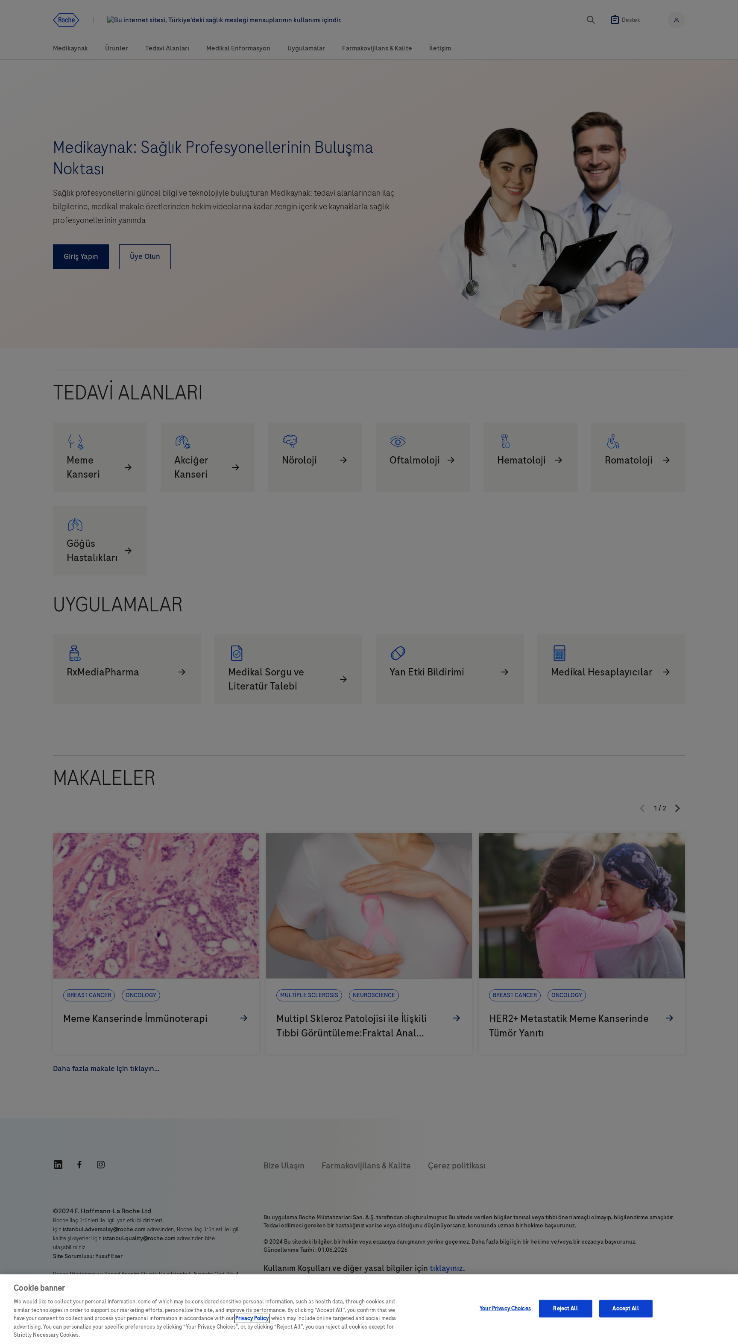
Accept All (625, 1308)
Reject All (565, 1308)
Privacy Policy (252, 1318)
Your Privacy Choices (505, 1308)
